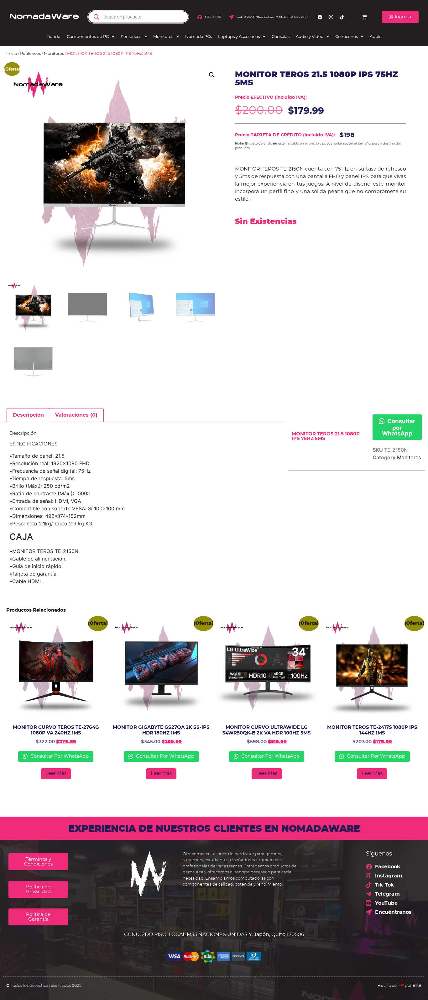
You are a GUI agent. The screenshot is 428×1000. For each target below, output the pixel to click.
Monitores (54, 54)
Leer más (55, 773)
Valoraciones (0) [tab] (76, 415)
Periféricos (30, 54)
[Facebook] (320, 17)
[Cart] (364, 17)
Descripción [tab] (28, 415)
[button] (211, 75)
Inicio (11, 54)
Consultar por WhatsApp (398, 427)
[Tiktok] (342, 17)
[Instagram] (331, 17)
